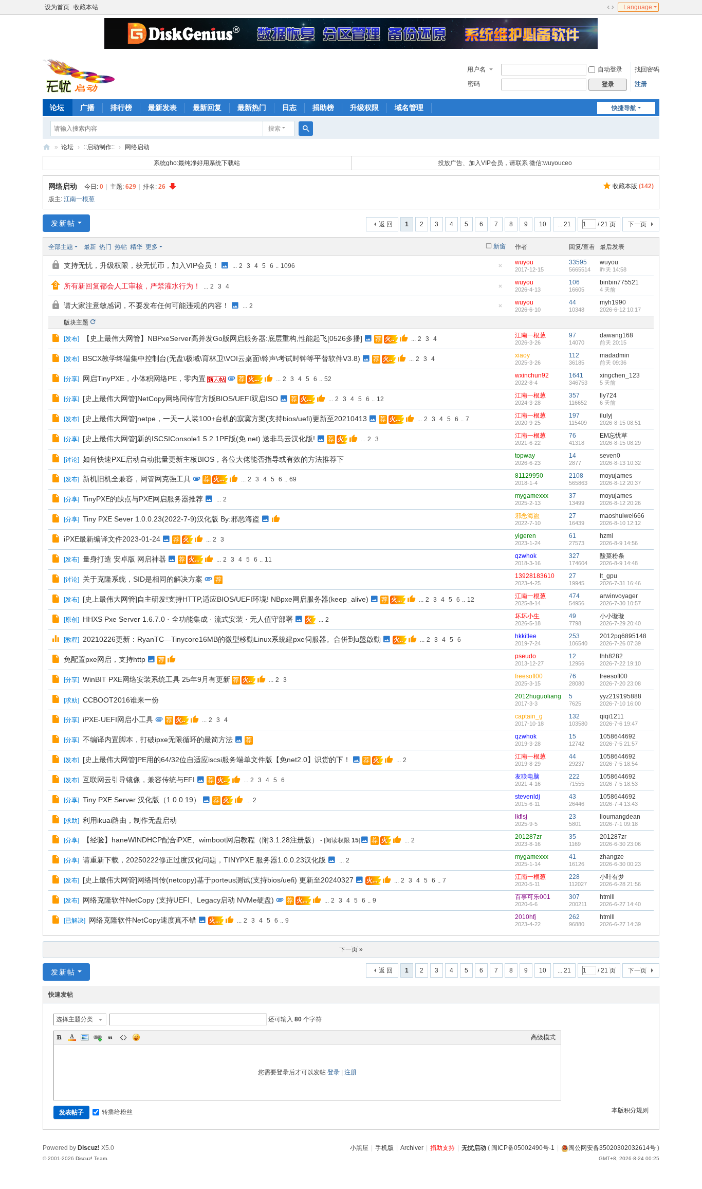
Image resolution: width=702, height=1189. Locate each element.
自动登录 (610, 69)
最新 (90, 246)
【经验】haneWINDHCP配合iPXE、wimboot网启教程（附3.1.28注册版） (201, 840)
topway (525, 455)
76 (572, 435)
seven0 (610, 455)
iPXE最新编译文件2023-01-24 (112, 539)
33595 (578, 262)
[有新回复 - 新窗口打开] (57, 339)
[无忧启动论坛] (82, 74)
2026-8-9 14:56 (619, 543)
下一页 (637, 224)
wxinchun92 (532, 375)
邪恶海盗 (527, 515)
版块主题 (76, 322)
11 (268, 559)
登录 (333, 1072)
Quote (110, 1037)
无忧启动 (473, 1147)
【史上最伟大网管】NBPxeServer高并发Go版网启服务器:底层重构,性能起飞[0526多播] (222, 338)
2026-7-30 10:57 (620, 603)
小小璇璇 (612, 616)
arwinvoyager (619, 596)
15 (572, 736)
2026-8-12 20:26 (620, 503)
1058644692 (618, 736)
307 (574, 896)
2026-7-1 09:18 (619, 824)
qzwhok (526, 556)
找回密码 (647, 69)
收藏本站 (85, 7)
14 (572, 455)
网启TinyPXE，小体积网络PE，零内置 (144, 378)
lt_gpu (608, 576)
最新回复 (207, 107)
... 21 (564, 224)
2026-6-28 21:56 (620, 884)
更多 (151, 246)
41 (572, 856)
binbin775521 (619, 282)
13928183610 (535, 576)
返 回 (386, 224)
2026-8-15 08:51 (620, 423)
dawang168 (616, 335)
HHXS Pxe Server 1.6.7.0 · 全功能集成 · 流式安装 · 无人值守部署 (188, 619)
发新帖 (63, 223)
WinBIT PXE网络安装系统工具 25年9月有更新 (156, 679)
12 (380, 399)
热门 (105, 246)
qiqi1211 (612, 716)
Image (85, 1037)
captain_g (529, 716)
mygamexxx (531, 495)
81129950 (529, 475)
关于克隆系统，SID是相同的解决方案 (142, 579)
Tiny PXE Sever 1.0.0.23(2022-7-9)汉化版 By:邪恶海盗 (171, 519)
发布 (71, 339)
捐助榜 (323, 107)
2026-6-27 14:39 (620, 924)
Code (123, 1037)
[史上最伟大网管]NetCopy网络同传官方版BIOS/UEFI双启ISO (180, 398)
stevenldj (527, 796)
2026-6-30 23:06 (620, 844)
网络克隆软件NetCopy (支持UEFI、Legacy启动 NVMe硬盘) (178, 900)
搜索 (274, 128)
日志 (289, 107)
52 (327, 379)
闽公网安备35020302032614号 (612, 1147)
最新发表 (162, 107)
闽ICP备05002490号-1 (523, 1147)
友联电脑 (527, 776)
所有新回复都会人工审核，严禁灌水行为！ (132, 286)
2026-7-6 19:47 (619, 723)
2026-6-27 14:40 (620, 904)
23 (572, 816)
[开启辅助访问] (600, 7)
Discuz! (89, 1147)
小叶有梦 (612, 876)
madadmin (615, 355)
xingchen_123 (620, 375)
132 (574, 716)
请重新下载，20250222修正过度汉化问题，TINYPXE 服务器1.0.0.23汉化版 (204, 860)
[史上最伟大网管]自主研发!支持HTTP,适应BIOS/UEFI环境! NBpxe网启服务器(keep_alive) (225, 599)
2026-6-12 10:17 (620, 310)
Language (637, 7)
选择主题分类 (74, 1019)
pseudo (525, 656)
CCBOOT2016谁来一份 (121, 700)
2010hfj (525, 917)
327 (574, 556)
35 (572, 836)
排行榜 (121, 107)
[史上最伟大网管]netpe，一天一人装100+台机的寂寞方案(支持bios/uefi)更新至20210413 (225, 419)
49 (572, 616)
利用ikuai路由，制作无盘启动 (130, 820)
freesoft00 (529, 676)
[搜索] (306, 128)
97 (572, 335)
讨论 (71, 459)
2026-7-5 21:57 (619, 744)
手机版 (384, 1147)
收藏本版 (633, 186)
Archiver (411, 1147)
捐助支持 (442, 1147)
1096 (288, 265)
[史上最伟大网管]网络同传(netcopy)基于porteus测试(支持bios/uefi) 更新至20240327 (218, 880)
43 (572, 796)
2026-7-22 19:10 (620, 663)
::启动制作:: (99, 147)
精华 (136, 246)
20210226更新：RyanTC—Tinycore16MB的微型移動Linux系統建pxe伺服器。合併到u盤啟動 (232, 639)
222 (574, 776)
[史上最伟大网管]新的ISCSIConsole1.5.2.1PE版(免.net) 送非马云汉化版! (199, 439)
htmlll (607, 896)
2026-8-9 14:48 (619, 563)
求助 (71, 700)
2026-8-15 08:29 (620, 443)
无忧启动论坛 (47, 147)
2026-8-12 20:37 (620, 483)
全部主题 (60, 246)
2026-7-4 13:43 (619, 804)
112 (574, 355)
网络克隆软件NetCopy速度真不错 (142, 920)
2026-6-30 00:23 (620, 864)
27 (572, 515)
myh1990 (613, 302)
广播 (87, 107)
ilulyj (606, 415)
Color (72, 1037)
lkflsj (521, 816)
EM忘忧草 (613, 435)
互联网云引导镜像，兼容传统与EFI (139, 780)
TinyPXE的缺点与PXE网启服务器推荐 (143, 499)
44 (572, 302)
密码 (474, 83)
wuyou (524, 262)
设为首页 (57, 7)
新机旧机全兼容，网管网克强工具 (137, 479)
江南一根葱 (79, 199)
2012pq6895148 (623, 636)
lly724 (608, 395)
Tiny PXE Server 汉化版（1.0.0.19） (141, 800)
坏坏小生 (527, 616)
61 (572, 535)
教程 (71, 639)
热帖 (121, 246)
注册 (641, 83)
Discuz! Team (91, 1158)
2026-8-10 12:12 (620, 523)
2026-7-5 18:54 (619, 764)
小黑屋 (359, 1147)
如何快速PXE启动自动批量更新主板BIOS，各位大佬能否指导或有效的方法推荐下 (213, 459)
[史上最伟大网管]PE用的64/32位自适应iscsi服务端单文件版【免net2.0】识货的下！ (216, 759)
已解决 (74, 920)
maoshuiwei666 (622, 515)
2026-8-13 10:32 (620, 463)
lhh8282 (611, 656)
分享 (71, 379)
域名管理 (409, 107)
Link (98, 1037)
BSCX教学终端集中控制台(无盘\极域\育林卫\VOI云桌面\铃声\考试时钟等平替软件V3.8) (221, 358)
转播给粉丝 (117, 1111)
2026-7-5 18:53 (619, 784)
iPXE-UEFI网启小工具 (118, 719)
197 (574, 415)
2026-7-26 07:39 (620, 643)
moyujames (616, 475)
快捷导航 (624, 108)
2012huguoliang (538, 696)
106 (574, 282)
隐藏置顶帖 (500, 268)
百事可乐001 (532, 896)
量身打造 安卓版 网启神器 (124, 559)
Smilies (136, 1037)
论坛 (57, 107)
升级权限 (364, 107)
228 (574, 876)
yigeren (525, 535)
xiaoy (522, 355)
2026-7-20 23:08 (620, 683)
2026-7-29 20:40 (620, 623)
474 (574, 596)
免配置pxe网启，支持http (104, 659)
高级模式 (543, 1037)
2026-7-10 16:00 (620, 703)
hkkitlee (526, 636)
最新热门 (251, 107)
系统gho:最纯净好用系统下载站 (197, 163)
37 (572, 495)
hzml (606, 535)
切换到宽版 (610, 7)
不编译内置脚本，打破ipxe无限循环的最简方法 (158, 739)
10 (542, 224)
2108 (576, 475)
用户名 (476, 69)
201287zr (528, 836)
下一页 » (351, 949)
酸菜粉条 (612, 556)
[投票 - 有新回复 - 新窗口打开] (57, 640)
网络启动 (137, 147)
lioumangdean (620, 816)
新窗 (499, 246)
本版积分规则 (630, 1110)
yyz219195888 (620, 696)
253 (574, 636)
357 (574, 395)
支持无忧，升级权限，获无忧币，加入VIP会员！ (141, 265)
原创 (71, 619)
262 (574, 917)
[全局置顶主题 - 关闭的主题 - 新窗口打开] (57, 266)
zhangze (612, 856)
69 (293, 479)
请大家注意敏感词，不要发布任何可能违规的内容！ (146, 305)
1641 (576, 375)
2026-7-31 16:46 (620, 583)
